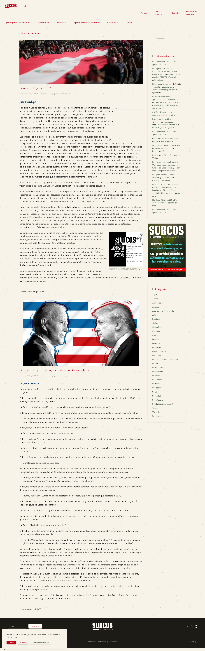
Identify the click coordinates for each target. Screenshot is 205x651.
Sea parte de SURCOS (191, 13)
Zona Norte (157, 416)
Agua (154, 294)
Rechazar (23, 643)
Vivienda (156, 412)
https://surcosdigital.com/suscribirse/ (124, 269)
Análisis (49, 94)
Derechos (156, 343)
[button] (25, 6)
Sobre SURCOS (158, 13)
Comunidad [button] (41, 22)
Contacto (175, 13)
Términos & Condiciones (97, 642)
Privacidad (113, 642)
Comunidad (157, 327)
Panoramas (157, 379)
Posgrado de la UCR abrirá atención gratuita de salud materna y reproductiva (163, 177)
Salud (154, 392)
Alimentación (157, 303)
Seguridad (156, 396)
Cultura (155, 335)
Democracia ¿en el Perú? (35, 88)
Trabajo (128, 22)
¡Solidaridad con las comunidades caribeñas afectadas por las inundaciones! (166, 148)
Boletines (156, 319)
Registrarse (35, 626)
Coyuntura (156, 331)
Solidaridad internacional (162, 404)
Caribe (155, 323)
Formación (156, 363)
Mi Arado (156, 375)
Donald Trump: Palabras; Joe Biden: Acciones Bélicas (54, 370)
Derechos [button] (60, 22)
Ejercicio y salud (159, 351)
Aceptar (11, 643)
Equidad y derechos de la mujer (87, 22)
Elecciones (156, 355)
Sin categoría (157, 400)
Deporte (155, 339)
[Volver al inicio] (11, 6)
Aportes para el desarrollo (62, 94)
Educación (156, 347)
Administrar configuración (40, 643)
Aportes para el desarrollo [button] (16, 22)
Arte (154, 315)
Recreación (156, 388)
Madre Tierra (112, 22)
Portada (144, 13)
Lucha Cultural (158, 367)
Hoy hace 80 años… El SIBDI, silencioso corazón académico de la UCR (165, 203)
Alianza (155, 299)
